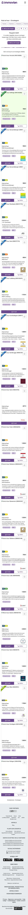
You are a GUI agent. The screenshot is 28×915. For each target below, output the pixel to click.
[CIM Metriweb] (18, 908)
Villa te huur (5, 629)
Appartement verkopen (7, 832)
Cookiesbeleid (12, 900)
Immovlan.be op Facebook (13, 851)
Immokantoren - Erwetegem (14, 800)
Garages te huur (20, 875)
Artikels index (14, 891)
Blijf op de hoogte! (15, 42)
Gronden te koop (6, 868)
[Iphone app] (18, 859)
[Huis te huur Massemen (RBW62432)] (14, 508)
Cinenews (13, 817)
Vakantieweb (9, 816)
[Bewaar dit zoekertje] (24, 56)
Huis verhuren (17, 831)
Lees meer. (23, 906)
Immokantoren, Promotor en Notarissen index (14, 887)
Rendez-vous (13, 819)
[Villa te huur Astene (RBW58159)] (14, 619)
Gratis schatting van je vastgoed (14, 838)
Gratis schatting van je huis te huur (13, 842)
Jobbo (22, 817)
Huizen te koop (6, 867)
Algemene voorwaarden (15, 899)
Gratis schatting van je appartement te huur (13, 845)
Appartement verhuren (19, 832)
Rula (20, 816)
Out (19, 817)
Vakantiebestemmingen (14, 893)
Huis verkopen (9, 831)
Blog (13, 825)
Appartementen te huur (17, 873)
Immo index (14, 864)
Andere (13, 834)
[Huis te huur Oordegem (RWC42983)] (14, 731)
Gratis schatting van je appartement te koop (13, 843)
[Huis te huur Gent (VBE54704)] (14, 396)
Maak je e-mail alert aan (13, 883)
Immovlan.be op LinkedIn (14, 853)
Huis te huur (5, 72)
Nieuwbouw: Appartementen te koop (13, 879)
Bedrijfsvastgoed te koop (18, 868)
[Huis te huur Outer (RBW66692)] (14, 434)
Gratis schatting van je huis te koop (13, 840)
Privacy (5, 899)
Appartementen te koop (17, 867)
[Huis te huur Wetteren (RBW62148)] (14, 545)
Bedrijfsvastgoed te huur (8, 875)
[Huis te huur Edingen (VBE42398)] (14, 768)
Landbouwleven (6, 817)
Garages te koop (13, 870)
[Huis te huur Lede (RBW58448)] (14, 582)
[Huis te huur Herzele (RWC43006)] (14, 62)
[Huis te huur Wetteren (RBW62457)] (14, 471)
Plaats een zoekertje (14, 828)
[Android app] (7, 859)
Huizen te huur (6, 873)
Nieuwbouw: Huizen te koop (13, 878)
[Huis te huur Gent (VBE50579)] (14, 656)
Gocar (15, 816)
